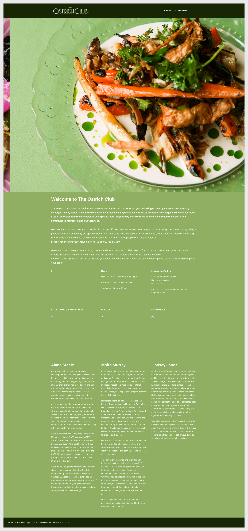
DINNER (167, 11)
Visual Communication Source (58, 522)
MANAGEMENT (181, 11)
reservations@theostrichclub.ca (71, 241)
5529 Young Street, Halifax (163, 276)
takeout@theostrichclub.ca (75, 258)
